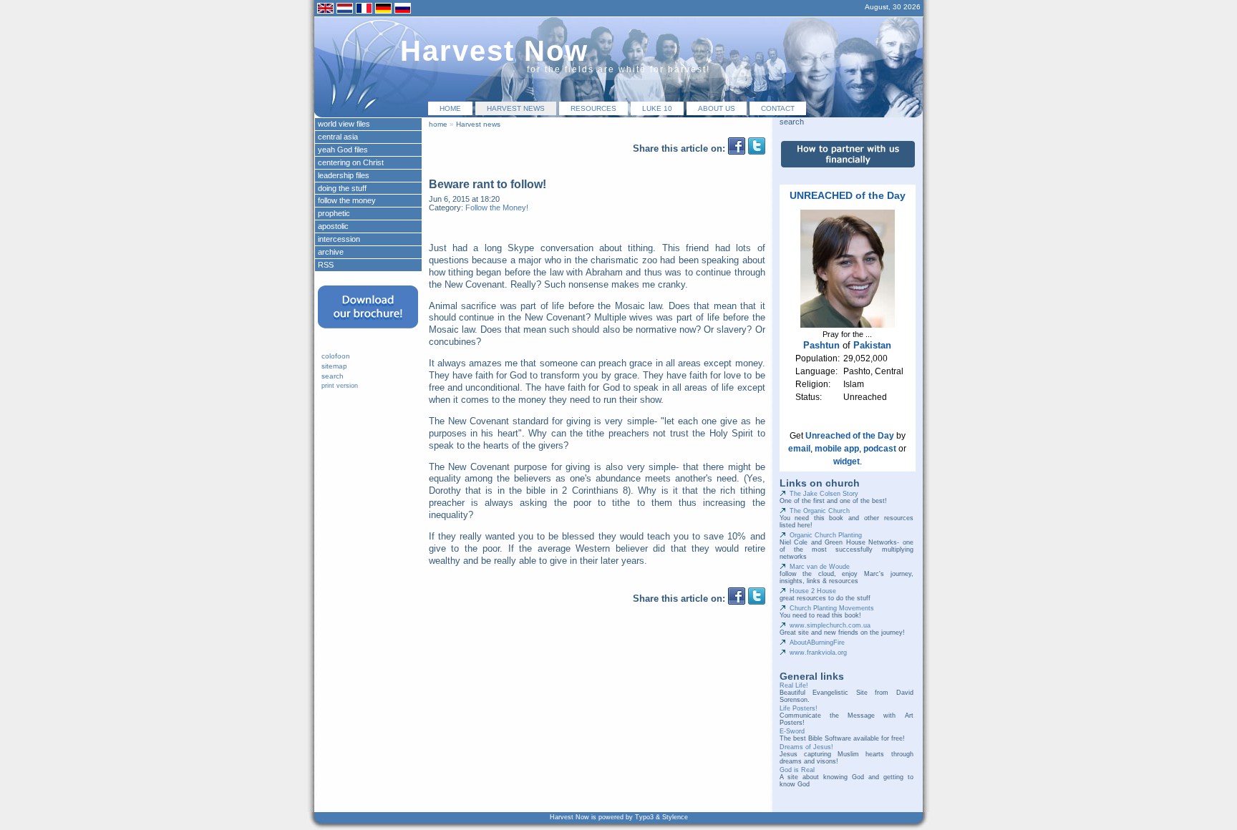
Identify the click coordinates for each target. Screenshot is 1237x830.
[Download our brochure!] (368, 332)
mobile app (837, 449)
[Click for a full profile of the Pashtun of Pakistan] (847, 325)
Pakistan (872, 345)
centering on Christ (351, 162)
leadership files (343, 175)
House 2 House (813, 591)
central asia (338, 136)
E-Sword (792, 731)
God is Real (797, 769)
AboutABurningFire (817, 642)
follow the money (347, 200)
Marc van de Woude (820, 566)
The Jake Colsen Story (824, 493)
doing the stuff (342, 188)
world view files (344, 123)
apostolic (333, 226)
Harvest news (516, 108)
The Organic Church (820, 510)
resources (593, 108)
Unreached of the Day (849, 436)
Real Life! (794, 685)
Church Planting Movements (832, 608)
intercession (339, 239)
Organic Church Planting (826, 535)
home (450, 108)
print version (339, 385)
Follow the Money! (496, 207)
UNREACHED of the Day (848, 195)
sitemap (334, 366)
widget (846, 461)
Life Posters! (799, 708)
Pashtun (821, 345)
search (332, 376)
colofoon (335, 356)
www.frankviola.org (818, 652)
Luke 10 (657, 108)
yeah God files (343, 149)
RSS (326, 264)
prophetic (334, 213)
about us (716, 108)
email (799, 449)
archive (331, 252)
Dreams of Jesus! (806, 747)
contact (778, 108)
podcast (879, 449)
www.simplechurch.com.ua (830, 625)
